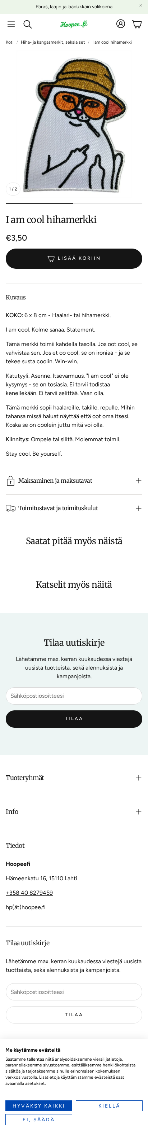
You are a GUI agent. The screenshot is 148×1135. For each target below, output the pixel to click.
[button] (11, 24)
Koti (10, 42)
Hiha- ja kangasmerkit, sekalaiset (53, 42)
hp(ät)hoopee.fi (26, 907)
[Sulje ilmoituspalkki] (140, 5)
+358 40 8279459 (29, 892)
